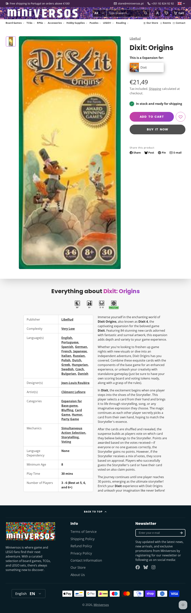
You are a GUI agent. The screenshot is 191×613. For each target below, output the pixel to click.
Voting (66, 442)
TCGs (29, 22)
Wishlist (166, 13)
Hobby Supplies (75, 22)
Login (157, 13)
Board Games (14, 22)
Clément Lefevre (73, 392)
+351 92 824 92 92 (162, 3)
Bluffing (67, 410)
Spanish (67, 347)
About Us (78, 574)
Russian (79, 356)
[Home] (43, 13)
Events (167, 22)
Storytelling (70, 437)
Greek (65, 365)
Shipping (155, 89)
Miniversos (101, 605)
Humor (77, 415)
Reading (121, 22)
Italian (66, 356)
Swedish (67, 369)
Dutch (76, 360)
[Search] (146, 13)
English (66, 338)
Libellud (135, 38)
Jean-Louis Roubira (75, 383)
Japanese (80, 351)
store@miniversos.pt (131, 3)
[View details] (31, 531)
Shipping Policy (83, 539)
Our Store (152, 22)
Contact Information (86, 560)
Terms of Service (84, 531)
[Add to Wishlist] (180, 117)
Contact (180, 22)
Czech (79, 369)
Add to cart (152, 117)
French (66, 351)
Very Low (68, 329)
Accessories (55, 22)
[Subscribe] (181, 533)
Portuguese (69, 342)
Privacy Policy (81, 553)
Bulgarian (68, 374)
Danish (83, 374)
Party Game (70, 419)
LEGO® (107, 22)
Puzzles (94, 22)
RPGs (40, 22)
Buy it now (157, 129)
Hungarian (80, 365)
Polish (66, 360)
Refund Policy (81, 546)
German (81, 347)
